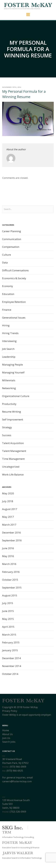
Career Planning (11, 231)
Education (8, 294)
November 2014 (11, 666)
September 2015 (12, 587)
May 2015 (8, 619)
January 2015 (10, 650)
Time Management (13, 458)
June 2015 (8, 611)
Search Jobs (8, 741)
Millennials (8, 380)
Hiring (6, 325)
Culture (6, 254)
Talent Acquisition (13, 443)
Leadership (8, 356)
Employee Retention (14, 302)
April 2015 (8, 626)
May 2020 (8, 493)
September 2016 (12, 540)
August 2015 (9, 595)
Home (5, 730)
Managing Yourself (13, 372)
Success (6, 435)
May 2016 (8, 556)
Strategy (7, 427)
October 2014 (10, 674)
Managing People (12, 364)
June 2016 (8, 548)
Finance (6, 309)
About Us (7, 734)
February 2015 (11, 642)
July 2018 (7, 501)
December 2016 (11, 532)
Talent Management (14, 451)
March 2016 (9, 564)
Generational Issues (13, 317)
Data (5, 262)
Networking (9, 388)
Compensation (10, 246)
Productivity (9, 404)
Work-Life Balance (13, 474)
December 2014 (11, 658)
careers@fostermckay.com (17, 781)
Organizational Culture (15, 396)
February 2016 (11, 572)
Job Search (8, 349)
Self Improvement (12, 419)
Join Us (6, 738)
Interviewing (9, 341)
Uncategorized (10, 466)
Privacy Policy (9, 711)
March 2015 (9, 634)
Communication (11, 239)
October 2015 (10, 579)
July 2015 (7, 603)
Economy (7, 286)
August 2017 (9, 509)
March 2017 (9, 524)
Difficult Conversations (15, 270)
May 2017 (8, 516)
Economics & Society (14, 278)
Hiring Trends (10, 333)
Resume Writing (11, 411)
